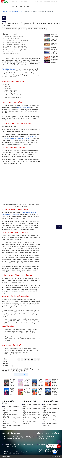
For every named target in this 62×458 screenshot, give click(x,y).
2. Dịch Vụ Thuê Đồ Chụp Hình (12, 38)
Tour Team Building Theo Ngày (22, 2)
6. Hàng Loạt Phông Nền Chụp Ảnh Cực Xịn (15, 46)
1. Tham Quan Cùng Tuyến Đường (13, 36)
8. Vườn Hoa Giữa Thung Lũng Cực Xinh (14, 50)
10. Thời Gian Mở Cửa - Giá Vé (11, 54)
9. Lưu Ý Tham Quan (9, 52)
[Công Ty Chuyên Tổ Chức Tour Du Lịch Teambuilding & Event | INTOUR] (5, 1)
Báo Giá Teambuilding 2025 (20, 6)
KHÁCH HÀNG (39, 2)
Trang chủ (5, 11)
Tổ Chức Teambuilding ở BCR (31, 412)
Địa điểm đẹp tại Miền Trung (15, 11)
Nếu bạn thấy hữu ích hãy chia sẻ (5, 362)
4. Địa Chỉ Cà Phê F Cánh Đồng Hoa (13, 42)
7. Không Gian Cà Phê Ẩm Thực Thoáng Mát (16, 48)
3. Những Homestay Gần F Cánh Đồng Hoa (15, 40)
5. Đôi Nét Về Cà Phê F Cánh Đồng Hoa (14, 44)
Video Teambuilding (50, 2)
